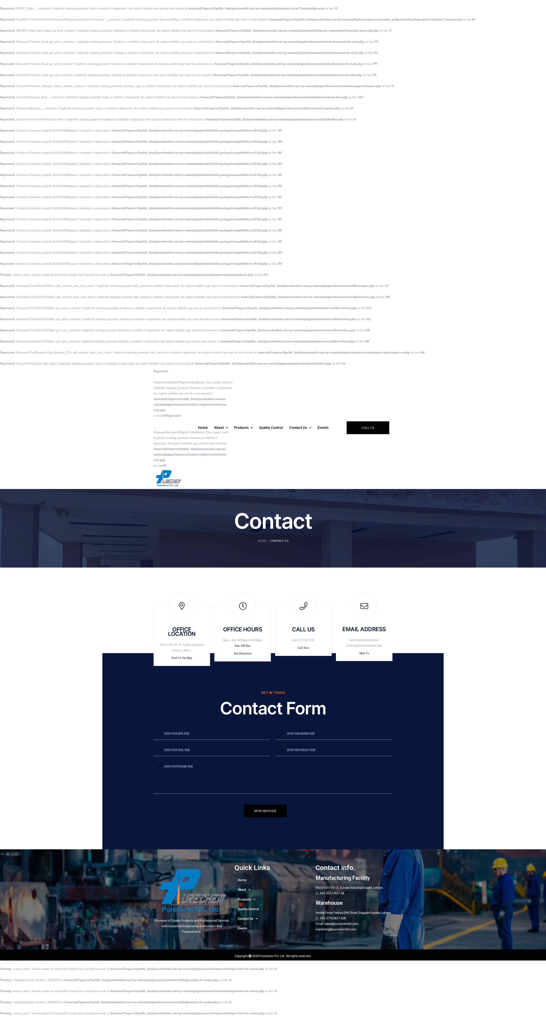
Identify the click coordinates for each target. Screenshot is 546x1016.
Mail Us (364, 653)
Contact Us (298, 428)
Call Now (303, 648)
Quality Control (271, 428)
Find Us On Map (182, 658)
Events (323, 428)
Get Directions (242, 653)
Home (203, 428)
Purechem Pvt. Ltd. (272, 956)
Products (241, 428)
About (219, 428)
